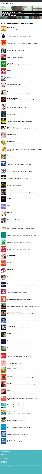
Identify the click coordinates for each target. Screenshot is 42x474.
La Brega (9, 184)
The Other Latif (10, 376)
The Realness (9, 383)
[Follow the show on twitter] (12, 467)
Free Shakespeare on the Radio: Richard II (15, 148)
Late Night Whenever (11, 190)
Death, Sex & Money (11, 127)
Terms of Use (4, 461)
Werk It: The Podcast (11, 440)
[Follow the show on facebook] (9, 467)
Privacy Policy (4, 462)
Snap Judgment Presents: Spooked (14, 312)
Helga (8, 155)
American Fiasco (10, 63)
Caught (8, 91)
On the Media (9, 226)
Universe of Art (10, 433)
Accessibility (4, 464)
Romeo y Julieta (10, 269)
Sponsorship (3, 457)
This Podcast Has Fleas (11, 411)
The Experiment (10, 347)
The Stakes (9, 390)
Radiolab (9, 262)
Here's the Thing (10, 162)
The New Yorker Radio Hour (12, 354)
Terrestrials (9, 333)
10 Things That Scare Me (12, 27)
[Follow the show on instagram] (15, 467)
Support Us (3, 454)
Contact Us (3, 453)
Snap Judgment (10, 305)
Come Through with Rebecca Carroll (14, 105)
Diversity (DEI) (4, 458)
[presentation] (3, 31)
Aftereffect (9, 56)
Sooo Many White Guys (11, 318)
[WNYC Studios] (9, 3)
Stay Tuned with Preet (11, 326)
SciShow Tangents (10, 283)
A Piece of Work (10, 41)
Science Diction (10, 290)
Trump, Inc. (9, 418)
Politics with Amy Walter (11, 255)
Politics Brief (9, 248)
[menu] (1, 3)
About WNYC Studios (5, 451)
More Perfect (9, 198)
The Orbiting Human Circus (12, 368)
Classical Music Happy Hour (12, 98)
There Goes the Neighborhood (13, 404)
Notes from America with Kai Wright (14, 219)
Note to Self (9, 212)
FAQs (2, 455)
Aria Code (9, 70)
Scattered (9, 276)
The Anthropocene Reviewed (12, 340)
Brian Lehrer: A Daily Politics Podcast (14, 84)
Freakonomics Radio (11, 141)
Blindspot (9, 77)
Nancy (8, 205)
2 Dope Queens (10, 34)
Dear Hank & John (10, 120)
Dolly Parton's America (11, 134)
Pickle (8, 241)
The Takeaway (10, 397)
